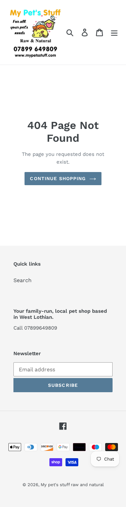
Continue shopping (58, 178)
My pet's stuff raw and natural (72, 484)
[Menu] (114, 32)
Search (22, 280)
